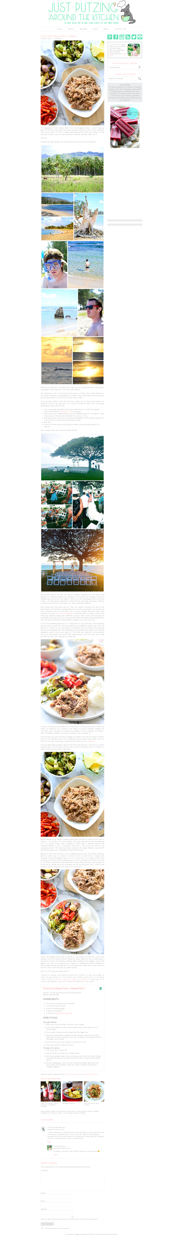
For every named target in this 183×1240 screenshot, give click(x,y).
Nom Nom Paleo (71, 1074)
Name (43, 1193)
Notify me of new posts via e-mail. (57, 1228)
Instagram (91, 741)
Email (43, 1201)
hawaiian (54, 1113)
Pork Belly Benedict (68, 1103)
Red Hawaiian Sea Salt (63, 1013)
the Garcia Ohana (67, 411)
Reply (49, 1142)
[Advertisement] (115, 184)
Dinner (52, 1111)
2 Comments (57, 38)
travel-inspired (79, 1113)
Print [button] (100, 989)
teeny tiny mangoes (63, 613)
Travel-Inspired (93, 1111)
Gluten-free (60, 1111)
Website (44, 1209)
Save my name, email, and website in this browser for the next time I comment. (69, 1219)
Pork (73, 1111)
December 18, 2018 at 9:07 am (55, 1129)
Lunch (68, 1111)
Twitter (74, 979)
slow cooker (67, 1113)
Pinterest (83, 979)
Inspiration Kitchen (89, 1074)
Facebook (57, 979)
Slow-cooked (81, 1111)
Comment (45, 1170)
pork (60, 1113)
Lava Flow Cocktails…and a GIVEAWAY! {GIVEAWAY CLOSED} (49, 1105)
